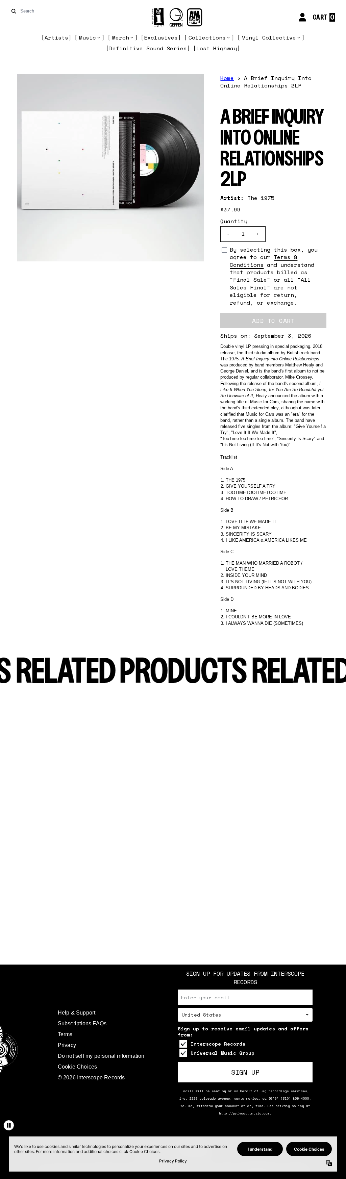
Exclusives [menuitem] (161, 37)
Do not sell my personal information (101, 1056)
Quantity (233, 221)
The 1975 (260, 198)
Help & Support (77, 1013)
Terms (65, 1034)
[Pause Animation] (8, 1125)
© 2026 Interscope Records (91, 1077)
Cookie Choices (77, 1067)
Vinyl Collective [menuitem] (269, 37)
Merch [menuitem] (120, 37)
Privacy (67, 1045)
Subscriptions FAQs (82, 1023)
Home (227, 78)
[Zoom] (110, 167)
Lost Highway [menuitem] (216, 48)
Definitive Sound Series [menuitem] (148, 48)
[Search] (15, 11)
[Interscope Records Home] (173, 17)
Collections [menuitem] (207, 37)
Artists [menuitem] (56, 37)
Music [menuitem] (87, 37)
